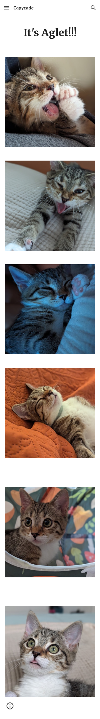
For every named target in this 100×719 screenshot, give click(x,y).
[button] (6, 7)
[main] (50, 32)
